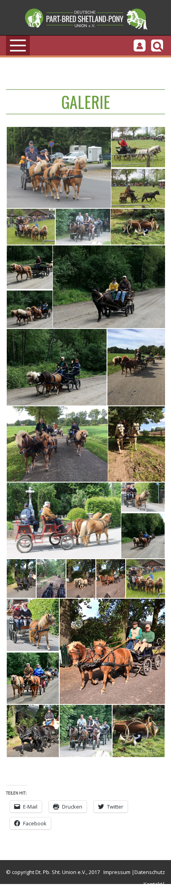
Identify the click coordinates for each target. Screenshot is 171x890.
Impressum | (118, 872)
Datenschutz (149, 872)
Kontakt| (154, 884)
